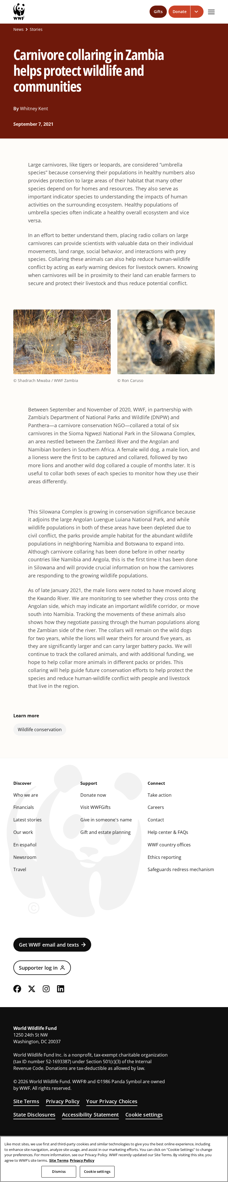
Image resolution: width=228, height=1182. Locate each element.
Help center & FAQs (168, 832)
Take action (160, 795)
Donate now (93, 795)
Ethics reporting (164, 857)
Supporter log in (38, 967)
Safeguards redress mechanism (181, 869)
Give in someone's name (106, 820)
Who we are (25, 795)
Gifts (158, 11)
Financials (23, 807)
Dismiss (59, 1171)
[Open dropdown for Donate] (197, 12)
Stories (36, 29)
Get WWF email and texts (49, 944)
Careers (156, 807)
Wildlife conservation (40, 729)
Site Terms (26, 1101)
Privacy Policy (63, 1101)
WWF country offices (169, 845)
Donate (180, 11)
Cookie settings (144, 1114)
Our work (23, 832)
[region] (114, 1159)
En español (24, 845)
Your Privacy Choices (111, 1101)
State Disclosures (34, 1114)
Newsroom (24, 857)
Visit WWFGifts (95, 807)
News (18, 29)
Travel (19, 869)
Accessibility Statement (90, 1114)
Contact (156, 820)
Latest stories (27, 820)
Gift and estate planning (105, 832)
